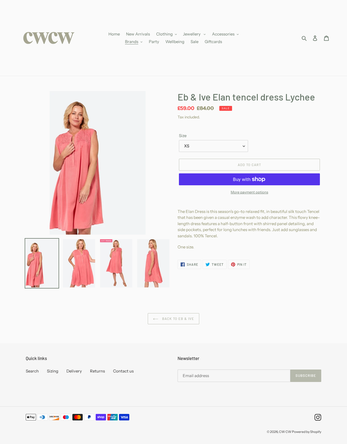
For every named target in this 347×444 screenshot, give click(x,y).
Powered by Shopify (306, 432)
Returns (97, 371)
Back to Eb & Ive (177, 318)
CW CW (285, 432)
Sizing (52, 371)
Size (183, 135)
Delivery (74, 371)
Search (32, 371)
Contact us (123, 371)
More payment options (249, 192)
